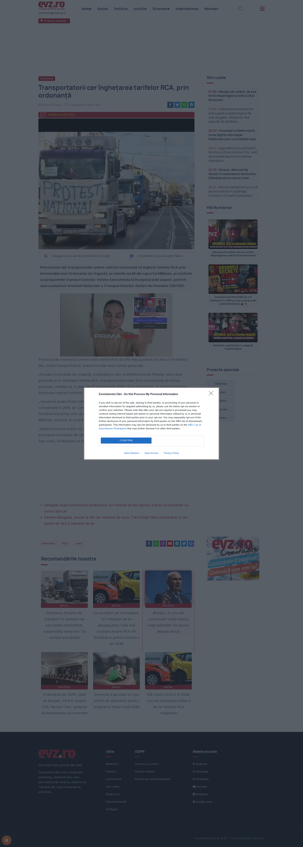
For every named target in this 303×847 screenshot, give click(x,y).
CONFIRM (126, 440)
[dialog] (151, 424)
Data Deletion (131, 453)
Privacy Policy (171, 453)
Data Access (151, 453)
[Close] (212, 394)
